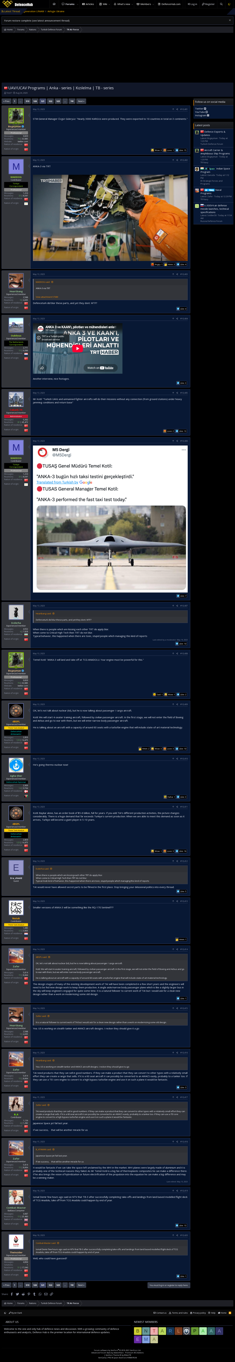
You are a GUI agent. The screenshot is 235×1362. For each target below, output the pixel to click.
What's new (123, 4)
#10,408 (184, 653)
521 (42, 101)
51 (19, 1267)
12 (20, 930)
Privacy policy (199, 1312)
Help (213, 1312)
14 (20, 788)
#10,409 (184, 704)
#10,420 (184, 1235)
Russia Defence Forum (211, 221)
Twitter (199, 108)
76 (19, 138)
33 (20, 195)
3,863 (25, 930)
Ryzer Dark (16, 1312)
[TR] (5, 87)
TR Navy (204, 162)
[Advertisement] (117, 58)
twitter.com (23, 141)
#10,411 (184, 806)
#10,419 (184, 1190)
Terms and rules (180, 1312)
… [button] (20, 101)
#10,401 (184, 109)
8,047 (25, 195)
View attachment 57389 (47, 296)
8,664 (25, 975)
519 (27, 101)
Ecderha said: (42, 868)
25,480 (25, 1216)
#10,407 (184, 605)
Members (145, 4)
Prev (7, 101)
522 (50, 101)
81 (19, 422)
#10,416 (184, 1052)
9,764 (25, 788)
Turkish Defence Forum (211, 144)
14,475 (25, 740)
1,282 (25, 1123)
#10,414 (184, 949)
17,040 (25, 1267)
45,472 (25, 422)
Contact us (161, 1312)
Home (54, 4)
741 (72, 101)
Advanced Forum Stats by (117, 1352)
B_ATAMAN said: (43, 1149)
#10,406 (184, 441)
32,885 (25, 138)
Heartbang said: (43, 613)
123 (18, 740)
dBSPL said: (41, 957)
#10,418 (184, 1141)
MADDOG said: (43, 282)
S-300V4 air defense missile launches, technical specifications (214, 209)
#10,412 (184, 861)
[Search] (221, 4)
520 (35, 101)
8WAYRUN (132, 1357)
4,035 (25, 300)
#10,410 (184, 758)
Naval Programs (210, 191)
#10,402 (184, 160)
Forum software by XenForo (117, 1350)
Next (80, 101)
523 (58, 101)
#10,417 (184, 1097)
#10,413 (184, 901)
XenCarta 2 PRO (105, 1357)
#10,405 (184, 392)
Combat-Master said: (46, 1243)
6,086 (25, 350)
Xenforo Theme (118, 1355)
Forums (70, 4)
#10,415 (184, 1008)
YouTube (200, 112)
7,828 (25, 631)
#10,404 (184, 318)
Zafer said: (41, 1016)
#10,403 (184, 274)
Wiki (105, 4)
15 (20, 350)
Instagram (201, 115)
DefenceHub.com (170, 4)
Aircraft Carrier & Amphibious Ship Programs (215, 151)
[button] (77, 4)
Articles (90, 4)
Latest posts (202, 125)
